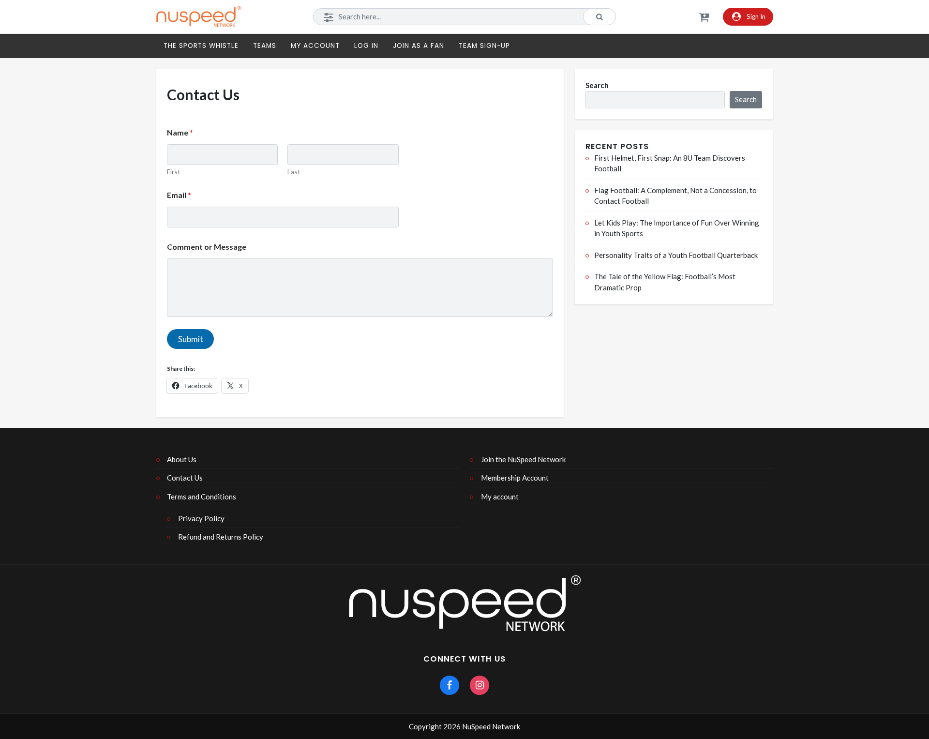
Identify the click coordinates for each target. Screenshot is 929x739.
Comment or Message (206, 246)
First (173, 171)
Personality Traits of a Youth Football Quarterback (676, 255)
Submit (190, 339)
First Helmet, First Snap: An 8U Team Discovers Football (669, 163)
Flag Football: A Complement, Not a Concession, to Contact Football (675, 196)
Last (293, 171)
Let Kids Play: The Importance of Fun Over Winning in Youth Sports (676, 228)
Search (597, 85)
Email (179, 194)
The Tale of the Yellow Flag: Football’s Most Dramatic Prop (664, 282)
